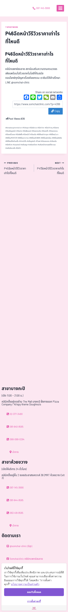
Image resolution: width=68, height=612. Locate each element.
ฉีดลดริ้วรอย (10, 134)
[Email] (53, 98)
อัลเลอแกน (45, 141)
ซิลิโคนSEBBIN (34, 138)
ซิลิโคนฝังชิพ (57, 138)
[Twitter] (39, 98)
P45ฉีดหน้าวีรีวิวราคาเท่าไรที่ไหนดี (15, 168)
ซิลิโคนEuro (53, 134)
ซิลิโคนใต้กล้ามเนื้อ (12, 141)
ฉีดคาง (56, 127)
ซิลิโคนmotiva (23, 138)
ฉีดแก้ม (33, 134)
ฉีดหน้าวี (26, 134)
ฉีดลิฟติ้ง (19, 134)
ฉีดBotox (33, 127)
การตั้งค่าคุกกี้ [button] (34, 601)
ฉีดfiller (40, 127)
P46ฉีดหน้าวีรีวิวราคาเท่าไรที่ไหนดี (29, 58)
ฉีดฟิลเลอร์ (27, 131)
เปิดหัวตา (9, 144)
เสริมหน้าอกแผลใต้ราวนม (47, 144)
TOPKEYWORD (11, 27)
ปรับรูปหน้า (31, 141)
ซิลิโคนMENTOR (11, 138)
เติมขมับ (53, 141)
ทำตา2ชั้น (22, 141)
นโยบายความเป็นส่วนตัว (25, 584)
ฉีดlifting (49, 127)
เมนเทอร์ (16, 144)
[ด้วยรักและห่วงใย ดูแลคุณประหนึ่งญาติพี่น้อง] (12, 8)
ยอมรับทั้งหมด (34, 592)
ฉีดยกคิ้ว (45, 131)
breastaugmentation (13, 127)
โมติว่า (18, 148)
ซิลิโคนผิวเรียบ (46, 138)
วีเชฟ (38, 141)
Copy (57, 111)
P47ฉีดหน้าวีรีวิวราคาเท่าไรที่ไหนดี (50, 168)
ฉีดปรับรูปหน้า (10, 131)
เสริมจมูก (24, 144)
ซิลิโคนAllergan (43, 134)
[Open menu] (60, 8)
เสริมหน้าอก (32, 144)
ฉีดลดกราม (53, 131)
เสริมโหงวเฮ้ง (10, 148)
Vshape (25, 127)
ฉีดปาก (19, 131)
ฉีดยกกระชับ (36, 131)
